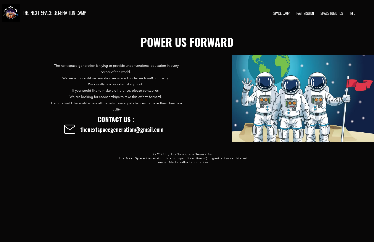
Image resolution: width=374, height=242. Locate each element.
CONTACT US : (116, 119)
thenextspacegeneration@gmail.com (121, 129)
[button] (281, 13)
